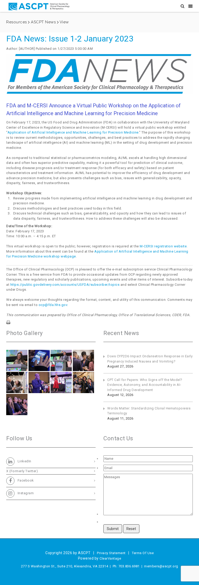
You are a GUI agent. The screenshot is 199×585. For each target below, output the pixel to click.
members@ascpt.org (161, 566)
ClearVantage (110, 558)
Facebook (25, 480)
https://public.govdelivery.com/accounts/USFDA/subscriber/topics (65, 285)
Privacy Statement (111, 553)
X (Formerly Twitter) (22, 471)
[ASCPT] (40, 6)
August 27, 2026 (120, 366)
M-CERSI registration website (163, 246)
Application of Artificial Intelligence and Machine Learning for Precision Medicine (73, 132)
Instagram (25, 493)
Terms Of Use (143, 553)
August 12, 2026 (120, 395)
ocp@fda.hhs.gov (53, 305)
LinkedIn (24, 461)
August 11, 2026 (120, 418)
